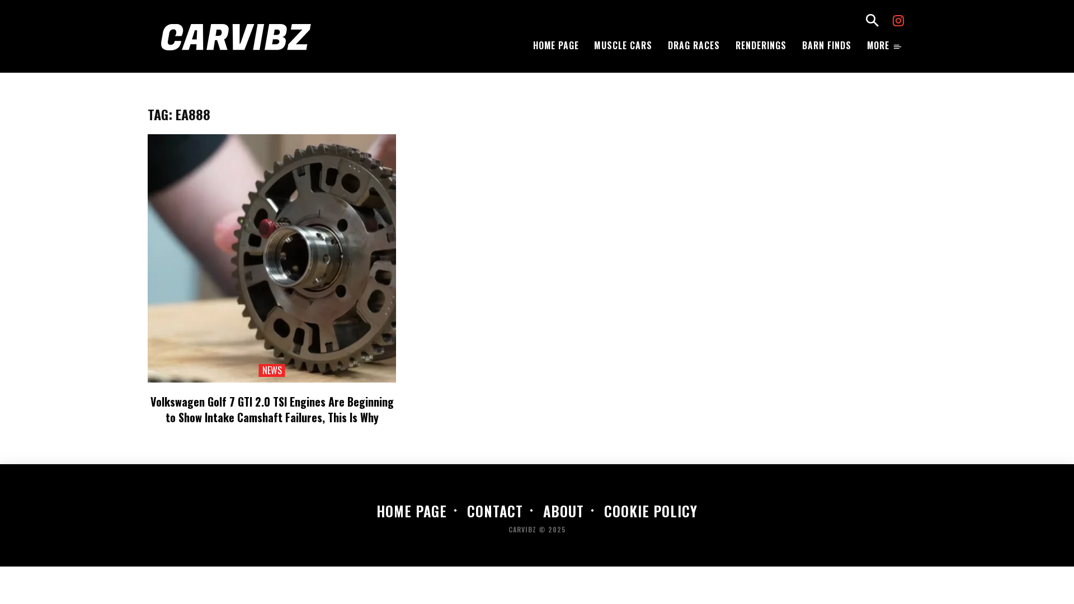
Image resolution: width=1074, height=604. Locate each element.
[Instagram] (899, 22)
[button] (872, 21)
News (272, 370)
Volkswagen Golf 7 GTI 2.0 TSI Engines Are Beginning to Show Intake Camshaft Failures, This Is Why (272, 409)
